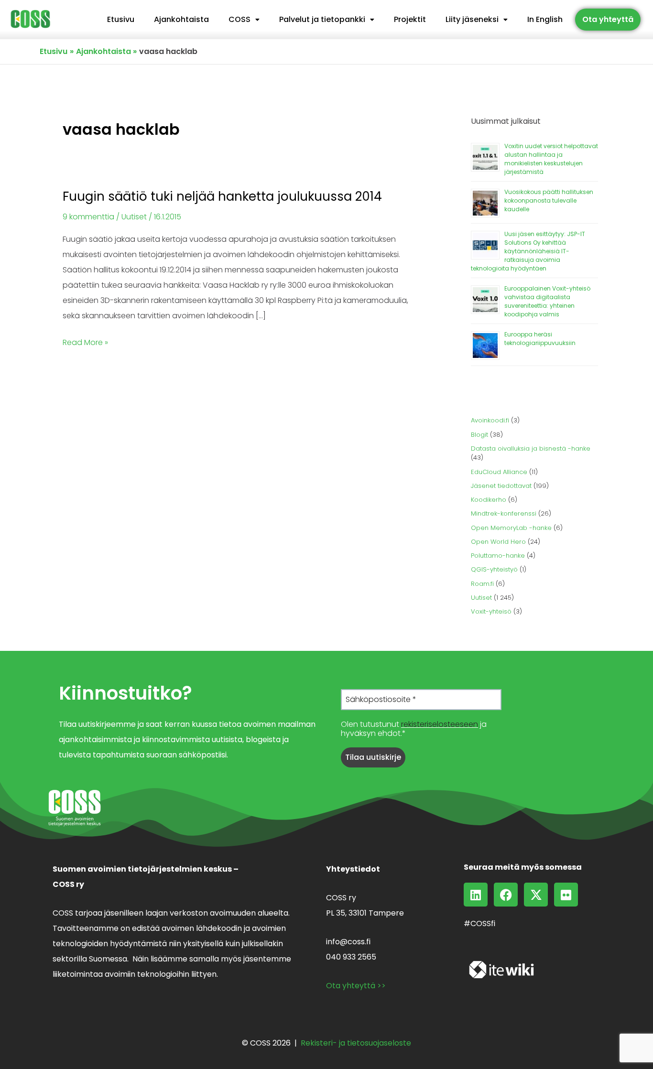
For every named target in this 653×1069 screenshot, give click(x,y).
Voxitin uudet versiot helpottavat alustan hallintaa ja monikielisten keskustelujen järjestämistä (551, 159)
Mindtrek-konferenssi (503, 513)
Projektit (410, 19)
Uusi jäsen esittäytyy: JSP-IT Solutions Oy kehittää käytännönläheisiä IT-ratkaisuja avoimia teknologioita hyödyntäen (528, 251)
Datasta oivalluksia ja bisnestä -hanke (530, 448)
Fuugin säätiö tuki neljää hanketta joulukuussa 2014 (222, 196)
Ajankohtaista (181, 19)
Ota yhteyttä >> (356, 985)
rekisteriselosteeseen (439, 724)
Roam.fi (482, 583)
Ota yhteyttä (607, 19)
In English (545, 19)
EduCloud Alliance (499, 471)
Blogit (479, 434)
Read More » (85, 341)
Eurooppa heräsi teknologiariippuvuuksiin (540, 338)
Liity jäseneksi (472, 19)
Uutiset (134, 216)
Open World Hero (498, 541)
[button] (244, 20)
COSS (239, 19)
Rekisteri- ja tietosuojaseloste (356, 1042)
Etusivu (120, 19)
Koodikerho (488, 499)
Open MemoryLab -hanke (511, 527)
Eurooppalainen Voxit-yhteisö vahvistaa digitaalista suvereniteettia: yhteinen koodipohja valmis (547, 301)
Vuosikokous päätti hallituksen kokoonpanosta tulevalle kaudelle (548, 200)
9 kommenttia (88, 216)
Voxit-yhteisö (491, 611)
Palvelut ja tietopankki (322, 19)
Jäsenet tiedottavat (501, 485)
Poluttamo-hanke (498, 555)
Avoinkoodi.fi (490, 420)
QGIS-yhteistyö (494, 569)
